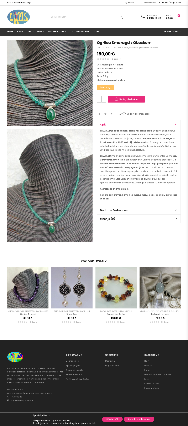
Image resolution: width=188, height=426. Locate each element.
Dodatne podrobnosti (114, 210)
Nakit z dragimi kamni (139, 47)
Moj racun (110, 361)
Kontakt (131, 2)
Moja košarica (112, 365)
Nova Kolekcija (172, 31)
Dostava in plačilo (74, 370)
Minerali (148, 365)
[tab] (139, 124)
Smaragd (154, 47)
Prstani (179, 311)
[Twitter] (105, 114)
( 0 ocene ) (116, 59)
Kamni (20, 31)
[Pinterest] (111, 114)
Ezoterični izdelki (79, 31)
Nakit (10, 31)
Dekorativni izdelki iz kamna (157, 374)
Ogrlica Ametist (28, 314)
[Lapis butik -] (18, 17)
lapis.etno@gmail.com (22, 400)
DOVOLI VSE (112, 419)
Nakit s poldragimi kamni (30, 311)
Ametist (11, 311)
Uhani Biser (72, 314)
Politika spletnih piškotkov (78, 379)
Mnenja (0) (107, 219)
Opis (103, 124)
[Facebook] (99, 114)
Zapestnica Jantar (116, 314)
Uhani (87, 311)
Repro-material (151, 388)
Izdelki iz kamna (36, 31)
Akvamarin (144, 311)
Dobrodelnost (150, 2)
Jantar (103, 311)
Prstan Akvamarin (160, 314)
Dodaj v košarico (128, 99)
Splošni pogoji (73, 365)
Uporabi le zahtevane (139, 419)
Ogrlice (44, 311)
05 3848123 (16, 396)
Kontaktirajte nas (74, 374)
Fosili (96, 31)
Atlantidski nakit (57, 31)
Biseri (56, 311)
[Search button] (121, 17)
